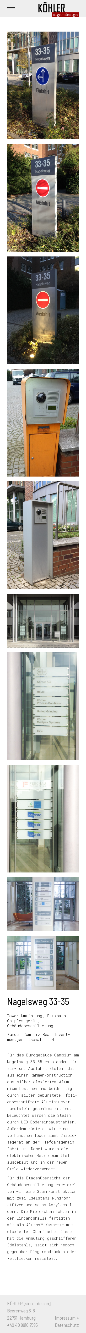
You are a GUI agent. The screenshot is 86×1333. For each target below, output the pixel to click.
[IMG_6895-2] (43, 310)
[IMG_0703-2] (43, 818)
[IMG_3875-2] (43, 198)
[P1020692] (43, 963)
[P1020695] (43, 904)
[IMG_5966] (43, 535)
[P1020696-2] (43, 706)
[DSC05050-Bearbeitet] (43, 621)
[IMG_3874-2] (43, 85)
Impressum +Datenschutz (67, 1321)
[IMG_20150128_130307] (43, 423)
